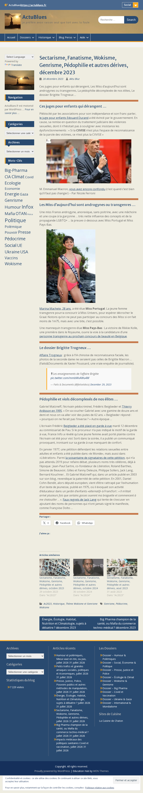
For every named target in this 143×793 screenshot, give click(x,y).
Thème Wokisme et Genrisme (81, 603)
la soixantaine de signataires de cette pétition (95, 458)
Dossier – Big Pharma (115, 688)
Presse (24, 232)
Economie (12, 188)
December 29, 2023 (100, 384)
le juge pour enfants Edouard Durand (63, 118)
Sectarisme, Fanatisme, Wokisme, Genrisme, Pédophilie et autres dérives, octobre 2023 (52, 583)
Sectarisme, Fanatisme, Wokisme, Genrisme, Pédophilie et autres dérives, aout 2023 (120, 583)
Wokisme (44, 607)
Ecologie (13, 183)
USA (24, 252)
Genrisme (109, 603)
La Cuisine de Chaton (111, 720)
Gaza (24, 194)
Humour (13, 207)
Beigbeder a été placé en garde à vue (87, 426)
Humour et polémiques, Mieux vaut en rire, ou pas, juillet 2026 (71, 659)
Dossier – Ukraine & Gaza (117, 699)
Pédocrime (121, 603)
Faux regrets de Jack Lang (79, 499)
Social (127, 4)
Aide (82, 37)
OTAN (21, 213)
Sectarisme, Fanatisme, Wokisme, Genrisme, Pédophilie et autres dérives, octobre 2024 (86, 583)
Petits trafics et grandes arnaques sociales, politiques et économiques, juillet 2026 (72, 670)
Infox (27, 207)
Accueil (11, 37)
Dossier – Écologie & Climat (118, 677)
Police (30, 214)
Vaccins (11, 257)
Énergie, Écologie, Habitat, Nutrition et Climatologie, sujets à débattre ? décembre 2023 (64, 623)
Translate (16, 65)
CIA (8, 176)
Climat (18, 176)
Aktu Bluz (74, 79)
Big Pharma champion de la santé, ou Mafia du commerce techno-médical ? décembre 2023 (114, 623)
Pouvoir (11, 232)
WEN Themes (101, 771)
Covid (29, 177)
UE (19, 245)
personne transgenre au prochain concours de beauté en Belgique (83, 336)
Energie (12, 194)
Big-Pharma (16, 170)
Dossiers (25, 37)
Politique (15, 220)
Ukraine (12, 252)
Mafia (10, 213)
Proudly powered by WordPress (52, 771)
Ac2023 (48, 603)
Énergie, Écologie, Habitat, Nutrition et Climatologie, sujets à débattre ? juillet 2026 (73, 699)
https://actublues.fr (33, 5)
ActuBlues (34, 17)
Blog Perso (65, 37)
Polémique (13, 226)
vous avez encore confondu (87, 189)
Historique (44, 37)
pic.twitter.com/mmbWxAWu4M (70, 378)
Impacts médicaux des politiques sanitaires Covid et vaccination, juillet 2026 (72, 743)
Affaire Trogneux (50, 355)
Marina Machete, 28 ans (55, 309)
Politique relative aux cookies (99, 787)
